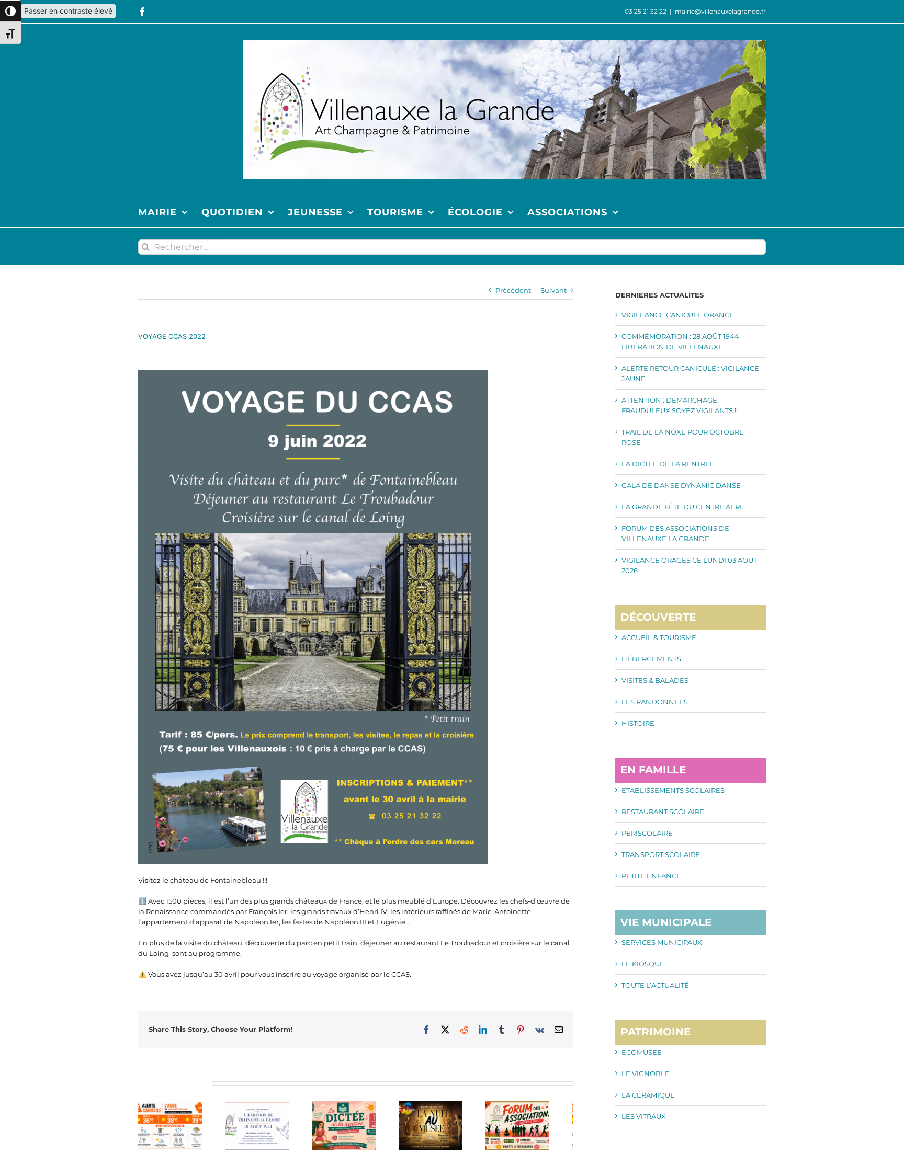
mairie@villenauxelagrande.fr (720, 11)
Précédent (513, 290)
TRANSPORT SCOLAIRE (661, 854)
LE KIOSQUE (643, 964)
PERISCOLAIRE (647, 833)
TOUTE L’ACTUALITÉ (655, 985)
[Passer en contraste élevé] (10, 11)
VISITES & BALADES (655, 680)
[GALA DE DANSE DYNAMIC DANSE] (447, 1105)
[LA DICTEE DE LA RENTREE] (355, 1105)
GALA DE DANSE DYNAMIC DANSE (681, 485)
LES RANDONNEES (655, 702)
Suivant (553, 290)
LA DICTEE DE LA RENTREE (668, 464)
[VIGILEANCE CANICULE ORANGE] (172, 1105)
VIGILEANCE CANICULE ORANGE (678, 315)
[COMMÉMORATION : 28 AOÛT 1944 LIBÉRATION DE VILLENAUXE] (264, 1105)
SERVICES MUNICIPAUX (662, 942)
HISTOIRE (638, 723)
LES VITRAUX (644, 1116)
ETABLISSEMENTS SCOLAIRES (673, 790)
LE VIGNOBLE (646, 1073)
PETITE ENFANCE (651, 876)
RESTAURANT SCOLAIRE (663, 811)
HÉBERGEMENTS (651, 659)
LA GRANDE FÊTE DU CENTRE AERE (683, 507)
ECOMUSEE (642, 1052)
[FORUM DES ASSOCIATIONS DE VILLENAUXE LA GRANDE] (539, 1105)
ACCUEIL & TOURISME (659, 637)
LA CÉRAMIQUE (648, 1095)
